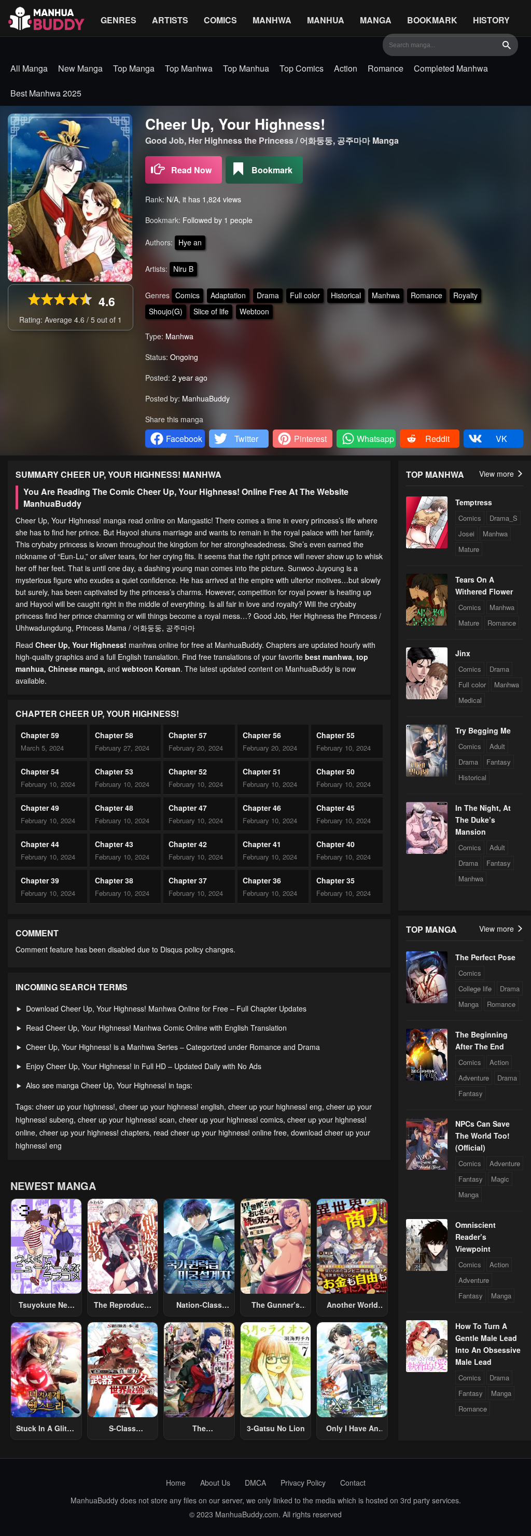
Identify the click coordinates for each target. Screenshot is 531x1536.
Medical (470, 700)
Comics (220, 20)
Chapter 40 (335, 844)
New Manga (80, 68)
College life (475, 988)
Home (176, 1482)
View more (497, 473)
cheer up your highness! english (171, 1106)
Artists (170, 20)
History (491, 20)
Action (345, 68)
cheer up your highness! (75, 1106)
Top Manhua (246, 68)
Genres (118, 20)
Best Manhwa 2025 (45, 93)
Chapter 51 (262, 771)
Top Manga (134, 68)
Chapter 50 (335, 771)
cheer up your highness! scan (126, 1119)
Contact (353, 1482)
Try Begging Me (483, 730)
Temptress (473, 502)
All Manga (29, 68)
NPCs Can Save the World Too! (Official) (482, 1135)
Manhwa (272, 20)
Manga (376, 20)
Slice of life (211, 311)
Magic (500, 1179)
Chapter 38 (114, 880)
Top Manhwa (189, 68)
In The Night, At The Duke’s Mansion (483, 819)
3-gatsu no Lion (276, 1428)
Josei (466, 533)
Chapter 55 (335, 735)
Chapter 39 (40, 880)
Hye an (190, 242)
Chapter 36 (262, 880)
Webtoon (254, 311)
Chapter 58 (114, 735)
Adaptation (228, 295)
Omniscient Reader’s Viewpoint (475, 1237)
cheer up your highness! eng (275, 1106)
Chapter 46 (262, 807)
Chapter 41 (262, 844)
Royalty (465, 295)
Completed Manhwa (451, 68)
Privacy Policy (303, 1482)
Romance (385, 68)
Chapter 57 (188, 735)
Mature (468, 549)
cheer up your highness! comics (231, 1119)
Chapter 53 (114, 771)
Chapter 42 (188, 844)
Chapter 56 (262, 735)
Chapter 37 (188, 880)
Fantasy (498, 762)
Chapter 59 (40, 735)
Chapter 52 (188, 771)
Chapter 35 (335, 880)
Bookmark (432, 20)
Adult (497, 746)
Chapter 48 (114, 807)
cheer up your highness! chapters (94, 1132)
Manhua (325, 20)
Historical (346, 295)
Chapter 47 (188, 807)
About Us (215, 1482)
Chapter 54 (40, 771)
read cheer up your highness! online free (220, 1132)
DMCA (255, 1482)
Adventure (473, 1078)
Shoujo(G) (166, 311)
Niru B (183, 269)
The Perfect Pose (485, 957)
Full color (305, 295)
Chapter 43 (114, 844)
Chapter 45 (335, 807)
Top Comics (302, 68)
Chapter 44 (40, 844)
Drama (268, 295)
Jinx (462, 653)
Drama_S (504, 518)
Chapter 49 (40, 807)
